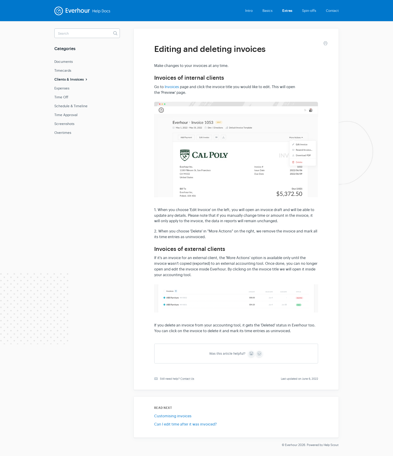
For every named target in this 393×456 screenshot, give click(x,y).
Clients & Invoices (69, 79)
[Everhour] (85, 14)
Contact (332, 10)
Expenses (61, 88)
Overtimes (62, 132)
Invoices (172, 87)
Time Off (61, 97)
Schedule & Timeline (71, 106)
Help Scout (331, 445)
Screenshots (64, 124)
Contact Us (187, 379)
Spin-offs (309, 10)
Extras (287, 10)
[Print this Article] (325, 44)
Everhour (291, 445)
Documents (63, 61)
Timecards (62, 70)
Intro (249, 10)
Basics (267, 10)
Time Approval (66, 115)
